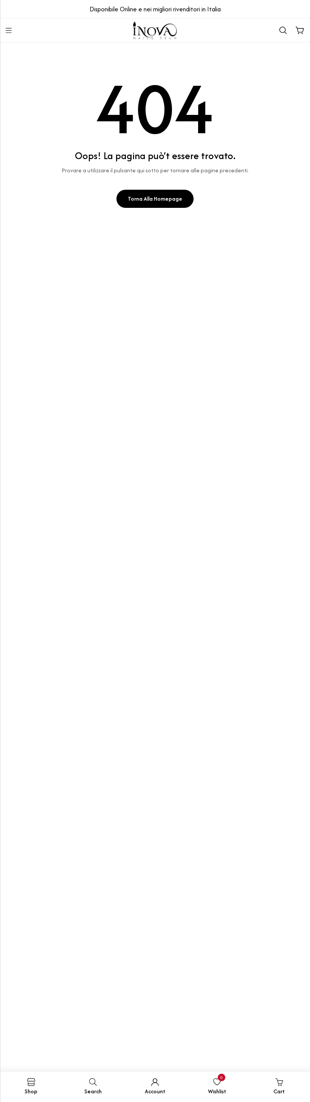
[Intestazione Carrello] (299, 30)
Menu (9, 30)
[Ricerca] (283, 30)
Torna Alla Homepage (155, 199)
